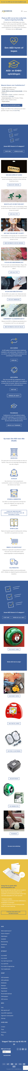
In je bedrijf (4, 955)
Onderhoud (4, 944)
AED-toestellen (5, 977)
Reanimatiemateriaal (6, 993)
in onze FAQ (16, 110)
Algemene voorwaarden (7, 1015)
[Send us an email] (25, 1049)
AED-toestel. (19, 29)
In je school (4, 958)
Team (2, 1029)
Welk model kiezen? (6, 931)
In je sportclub (4, 963)
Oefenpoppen (4, 996)
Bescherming (4, 941)
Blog (2, 1034)
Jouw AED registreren (6, 1013)
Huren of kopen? (5, 933)
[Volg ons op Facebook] (18, 1049)
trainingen (11, 96)
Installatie (3, 939)
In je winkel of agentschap (7, 966)
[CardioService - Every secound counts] (10, 11)
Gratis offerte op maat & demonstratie (12, 91)
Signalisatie (4, 991)
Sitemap (3, 1018)
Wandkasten (4, 988)
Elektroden (4, 983)
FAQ (2, 1007)
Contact (3, 1026)
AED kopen (5, 94)
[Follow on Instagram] (20, 1049)
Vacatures (3, 1032)
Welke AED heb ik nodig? (14, 661)
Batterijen (3, 985)
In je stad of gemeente (6, 961)
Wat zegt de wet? (5, 1010)
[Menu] (22, 11)
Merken (3, 947)
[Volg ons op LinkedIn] (23, 1049)
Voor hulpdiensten (5, 969)
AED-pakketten (5, 980)
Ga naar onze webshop (14, 846)
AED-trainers (4, 999)
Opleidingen (4, 936)
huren (10, 94)
